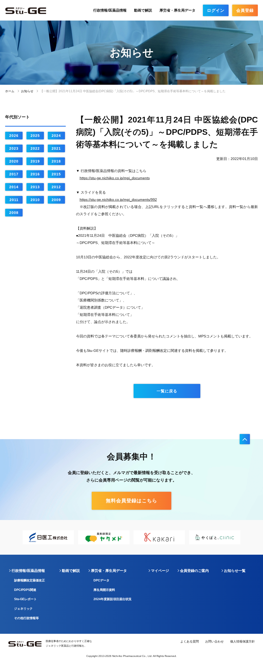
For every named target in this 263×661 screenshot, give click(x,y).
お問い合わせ (214, 641)
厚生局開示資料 (104, 590)
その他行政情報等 (26, 618)
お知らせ (27, 91)
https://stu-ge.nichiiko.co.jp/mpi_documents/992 (118, 199)
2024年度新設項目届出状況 (112, 599)
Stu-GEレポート (25, 599)
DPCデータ (101, 580)
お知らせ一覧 (235, 571)
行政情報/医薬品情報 (110, 10)
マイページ (160, 571)
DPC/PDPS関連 (25, 590)
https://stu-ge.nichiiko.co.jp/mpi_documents (115, 178)
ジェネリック (23, 608)
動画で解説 (143, 10)
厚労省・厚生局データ (177, 10)
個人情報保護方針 (242, 641)
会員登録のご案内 (194, 571)
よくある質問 (189, 641)
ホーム (9, 91)
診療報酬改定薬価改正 (29, 580)
